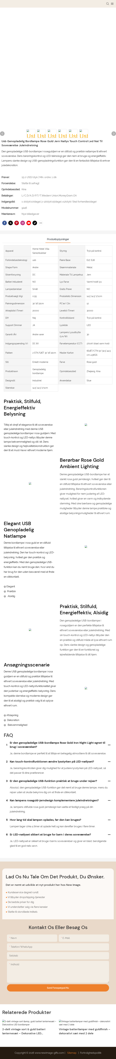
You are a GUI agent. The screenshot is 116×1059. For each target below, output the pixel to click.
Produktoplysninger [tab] (58, 239)
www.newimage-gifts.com (50, 1052)
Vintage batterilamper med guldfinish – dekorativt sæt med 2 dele (84, 1031)
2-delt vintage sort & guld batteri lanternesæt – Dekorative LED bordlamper (23, 1031)
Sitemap (72, 1052)
